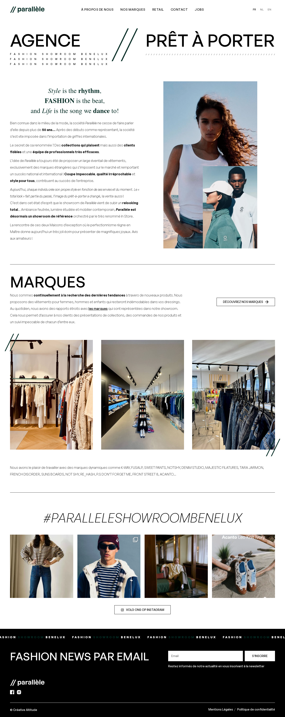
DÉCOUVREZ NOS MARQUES (243, 302)
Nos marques (132, 9)
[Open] (41, 566)
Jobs (199, 9)
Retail (158, 9)
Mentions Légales (220, 709)
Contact (179, 9)
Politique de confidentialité (256, 709)
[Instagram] (69, 593)
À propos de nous (97, 9)
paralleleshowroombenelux (41, 538)
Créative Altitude (25, 710)
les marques (98, 308)
